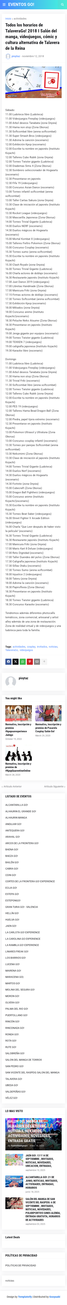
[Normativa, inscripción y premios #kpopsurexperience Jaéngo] (18, 713)
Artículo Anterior (13, 786)
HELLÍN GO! (12, 913)
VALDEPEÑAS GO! (15, 1091)
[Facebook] (8, 662)
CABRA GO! (11, 868)
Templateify (25, 1296)
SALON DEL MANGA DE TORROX (23, 1059)
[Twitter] (16, 662)
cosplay (31, 646)
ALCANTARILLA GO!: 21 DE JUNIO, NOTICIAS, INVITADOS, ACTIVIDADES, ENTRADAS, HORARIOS (42, 1182)
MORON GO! (12, 996)
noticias (53, 646)
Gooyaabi (54, 1296)
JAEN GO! (10, 925)
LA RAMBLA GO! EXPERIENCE (22, 945)
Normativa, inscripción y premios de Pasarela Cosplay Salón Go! (48, 728)
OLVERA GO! (12, 1002)
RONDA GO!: (12, 1034)
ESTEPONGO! (13, 900)
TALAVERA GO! (13, 1079)
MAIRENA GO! (13, 970)
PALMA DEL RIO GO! (16, 1008)
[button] (4, 5)
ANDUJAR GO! (13, 824)
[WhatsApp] (23, 662)
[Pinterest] (30, 662)
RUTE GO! (10, 1047)
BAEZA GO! (11, 855)
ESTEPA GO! (12, 894)
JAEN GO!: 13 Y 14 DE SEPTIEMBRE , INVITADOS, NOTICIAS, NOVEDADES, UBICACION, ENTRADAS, (40, 1161)
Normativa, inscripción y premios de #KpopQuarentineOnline (18, 767)
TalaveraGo (11, 650)
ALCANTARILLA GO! (16, 804)
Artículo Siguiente (53, 786)
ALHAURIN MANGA (16, 817)
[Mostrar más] (44, 662)
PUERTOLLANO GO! (16, 1015)
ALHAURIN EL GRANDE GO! (20, 811)
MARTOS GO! (12, 983)
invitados (42, 646)
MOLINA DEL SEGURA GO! (20, 989)
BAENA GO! (11, 849)
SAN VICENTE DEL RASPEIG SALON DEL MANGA (32, 1072)
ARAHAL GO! (12, 836)
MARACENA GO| (14, 976)
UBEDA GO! (11, 1085)
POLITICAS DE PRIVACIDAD (20, 1265)
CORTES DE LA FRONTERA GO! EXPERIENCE (30, 881)
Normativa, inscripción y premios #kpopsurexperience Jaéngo (18, 730)
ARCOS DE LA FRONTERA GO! (22, 843)
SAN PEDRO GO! (14, 1066)
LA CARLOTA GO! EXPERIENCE (22, 932)
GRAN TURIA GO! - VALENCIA (21, 906)
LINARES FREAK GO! (16, 951)
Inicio (8, 18)
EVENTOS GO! (21, 4)
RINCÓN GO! (12, 1021)
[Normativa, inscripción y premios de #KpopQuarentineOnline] (18, 753)
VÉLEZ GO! (11, 1097)
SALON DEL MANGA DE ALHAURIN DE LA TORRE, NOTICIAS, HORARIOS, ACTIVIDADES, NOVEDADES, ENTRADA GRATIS (29, 1131)
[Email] (37, 662)
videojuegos (26, 650)
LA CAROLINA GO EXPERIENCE (22, 938)
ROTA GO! (10, 1040)
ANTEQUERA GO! (14, 830)
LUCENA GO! (12, 964)
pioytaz (23, 678)
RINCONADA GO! (14, 1027)
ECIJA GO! (11, 887)
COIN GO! (10, 875)
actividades (20, 18)
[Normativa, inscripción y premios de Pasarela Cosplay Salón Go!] (48, 713)
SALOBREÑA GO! (14, 1053)
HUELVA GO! (12, 919)
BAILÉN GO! (12, 862)
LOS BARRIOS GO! (15, 957)
